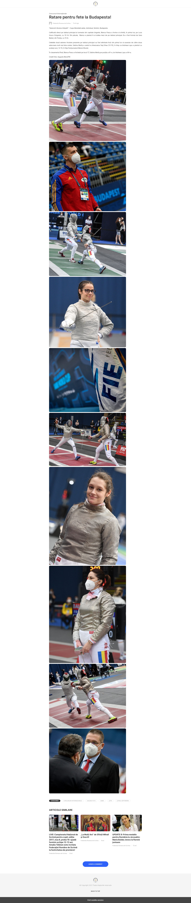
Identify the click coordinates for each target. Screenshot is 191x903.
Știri (110, 801)
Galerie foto (91, 801)
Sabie (102, 801)
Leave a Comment (95, 864)
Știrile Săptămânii (123, 801)
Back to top (95, 891)
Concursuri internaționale (58, 13)
